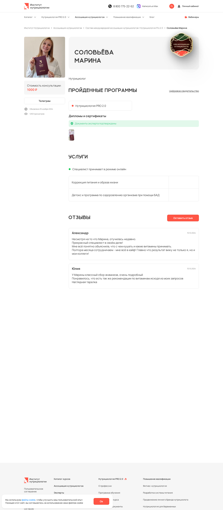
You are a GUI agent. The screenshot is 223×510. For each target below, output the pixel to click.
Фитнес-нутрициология (155, 485)
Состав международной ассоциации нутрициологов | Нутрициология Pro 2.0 (124, 27)
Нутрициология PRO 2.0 (53, 17)
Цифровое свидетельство (184, 91)
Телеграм (45, 101)
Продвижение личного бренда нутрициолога (165, 499)
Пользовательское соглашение (33, 490)
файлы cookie (28, 499)
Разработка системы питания (158, 492)
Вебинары (193, 17)
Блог (152, 17)
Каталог (28, 17)
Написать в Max (150, 6)
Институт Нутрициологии (37, 27)
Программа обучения (109, 492)
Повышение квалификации (127, 17)
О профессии (105, 485)
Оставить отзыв (183, 218)
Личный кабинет (190, 6)
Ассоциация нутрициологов (90, 17)
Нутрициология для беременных (159, 506)
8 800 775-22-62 (123, 6)
